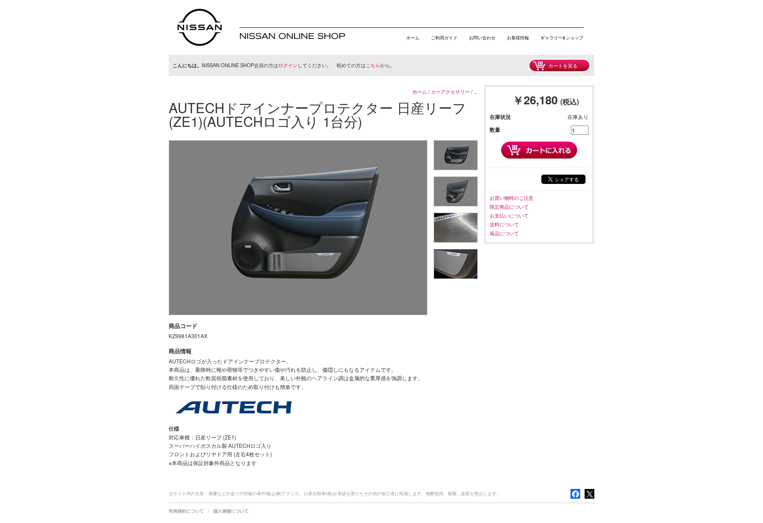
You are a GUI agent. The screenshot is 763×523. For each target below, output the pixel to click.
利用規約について (186, 511)
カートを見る (563, 65)
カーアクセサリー (450, 91)
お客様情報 (518, 37)
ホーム (412, 37)
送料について (504, 224)
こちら (373, 65)
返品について (504, 233)
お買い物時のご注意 (511, 197)
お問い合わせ (482, 37)
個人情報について (231, 511)
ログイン (288, 65)
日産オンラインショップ (200, 27)
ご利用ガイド (444, 37)
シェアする (567, 179)
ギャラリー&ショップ (561, 37)
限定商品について (509, 206)
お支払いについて (509, 215)
